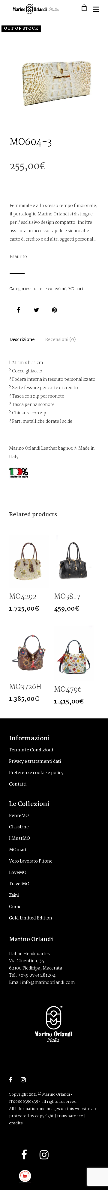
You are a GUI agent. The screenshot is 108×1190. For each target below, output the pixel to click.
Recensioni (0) (60, 339)
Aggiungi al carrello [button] (43, 583)
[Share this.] (19, 310)
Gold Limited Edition (30, 918)
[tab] (21, 342)
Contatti (17, 784)
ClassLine (19, 827)
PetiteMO (19, 815)
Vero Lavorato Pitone (30, 861)
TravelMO (19, 884)
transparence (70, 1116)
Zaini (14, 895)
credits (16, 1123)
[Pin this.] (55, 310)
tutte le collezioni (49, 289)
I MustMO (19, 838)
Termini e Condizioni (31, 750)
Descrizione (21, 339)
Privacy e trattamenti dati (35, 761)
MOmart (75, 289)
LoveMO (17, 872)
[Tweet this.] (37, 310)
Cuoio (15, 906)
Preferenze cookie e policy (36, 773)
